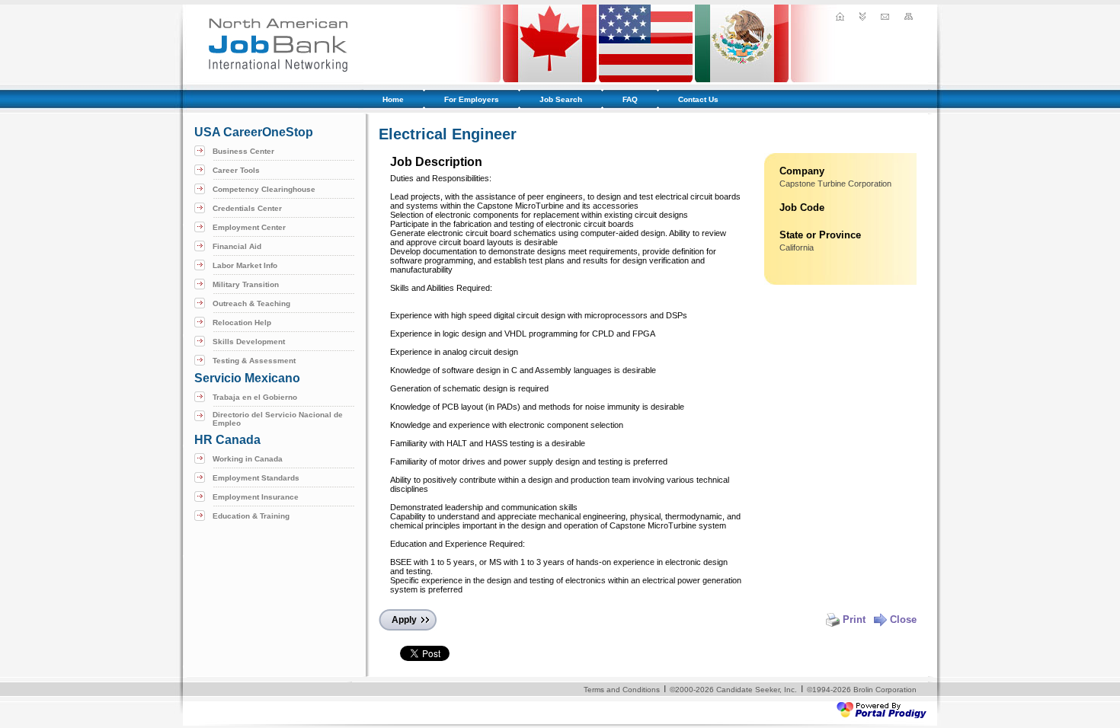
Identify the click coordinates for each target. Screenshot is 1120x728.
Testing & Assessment (254, 360)
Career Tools (236, 170)
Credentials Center (247, 208)
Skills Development (249, 341)
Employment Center (249, 227)
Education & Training (251, 516)
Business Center (243, 151)
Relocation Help (242, 322)
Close (903, 619)
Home (393, 99)
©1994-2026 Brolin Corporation (862, 689)
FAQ (630, 99)
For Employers (471, 99)
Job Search (560, 99)
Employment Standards (256, 478)
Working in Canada (248, 459)
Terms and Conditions (622, 689)
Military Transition (246, 284)
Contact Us (698, 99)
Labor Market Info (245, 265)
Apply (404, 620)
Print (854, 619)
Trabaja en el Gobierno (255, 397)
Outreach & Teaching (251, 303)
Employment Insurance (256, 497)
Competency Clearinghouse (264, 189)
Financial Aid (237, 246)
